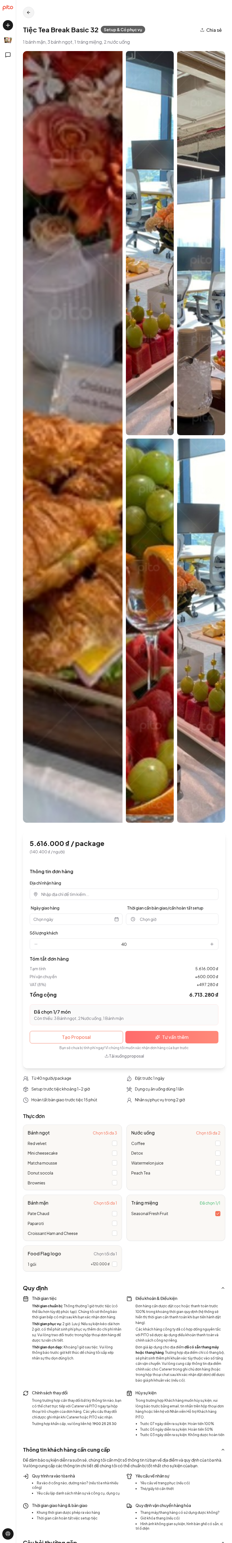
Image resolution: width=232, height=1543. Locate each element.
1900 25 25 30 (105, 1424)
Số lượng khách (44, 932)
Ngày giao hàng (45, 907)
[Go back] (28, 12)
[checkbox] (114, 1143)
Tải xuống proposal (126, 1055)
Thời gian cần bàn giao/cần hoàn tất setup (165, 907)
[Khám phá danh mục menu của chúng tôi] (8, 40)
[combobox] (128, 894)
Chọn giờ (148, 919)
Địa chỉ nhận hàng (45, 882)
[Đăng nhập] (8, 1534)
